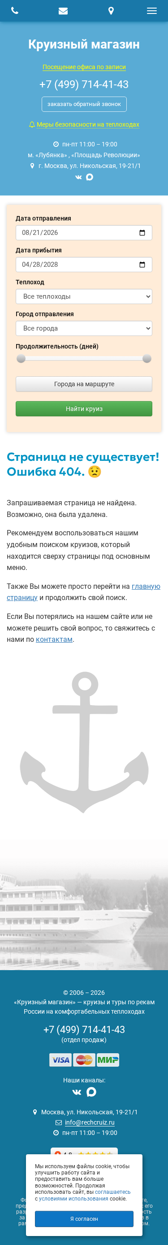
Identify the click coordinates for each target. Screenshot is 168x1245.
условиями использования (73, 1199)
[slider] (21, 358)
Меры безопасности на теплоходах (88, 124)
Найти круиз (84, 408)
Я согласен (84, 1219)
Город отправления (45, 314)
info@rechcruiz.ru (90, 1122)
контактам (54, 639)
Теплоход (30, 282)
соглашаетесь (113, 1192)
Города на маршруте (84, 384)
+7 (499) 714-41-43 (84, 1029)
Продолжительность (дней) (57, 346)
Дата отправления (43, 218)
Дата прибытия (39, 250)
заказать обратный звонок (84, 104)
